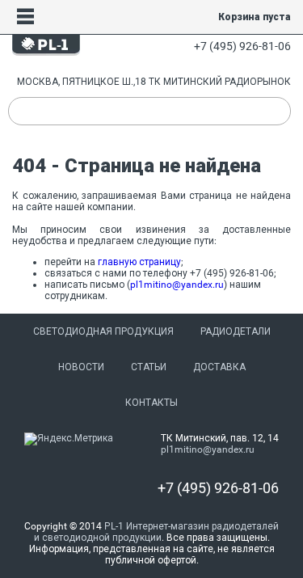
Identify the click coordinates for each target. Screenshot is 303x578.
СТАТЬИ (148, 367)
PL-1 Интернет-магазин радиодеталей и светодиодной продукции (157, 532)
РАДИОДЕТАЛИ (235, 331)
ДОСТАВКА (219, 367)
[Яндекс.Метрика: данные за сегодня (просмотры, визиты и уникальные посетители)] (68, 438)
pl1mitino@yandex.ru (177, 284)
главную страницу (139, 262)
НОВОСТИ (81, 367)
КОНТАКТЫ (151, 402)
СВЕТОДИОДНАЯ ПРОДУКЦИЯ (103, 331)
